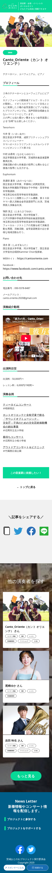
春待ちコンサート (13, 437)
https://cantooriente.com (32, 258)
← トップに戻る (26, 487)
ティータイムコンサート (17, 404)
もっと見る (26, 775)
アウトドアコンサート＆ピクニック (23, 447)
